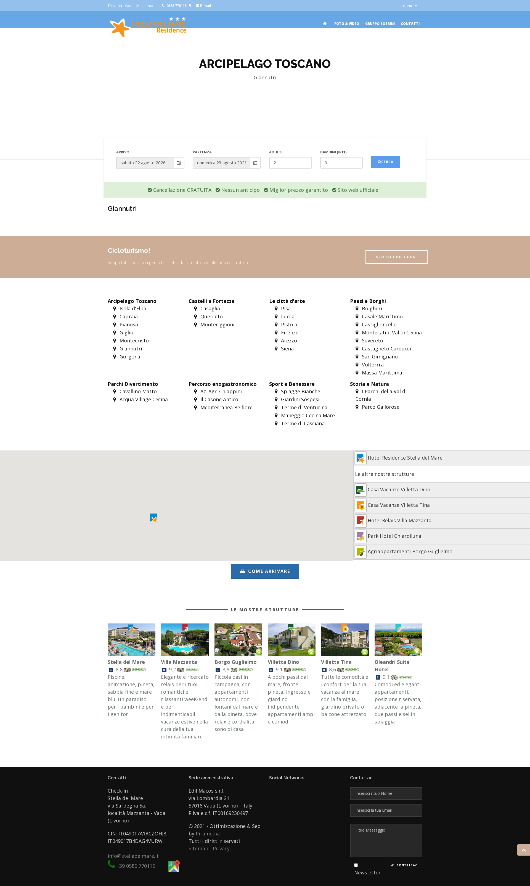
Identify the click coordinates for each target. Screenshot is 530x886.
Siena (287, 348)
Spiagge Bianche (300, 391)
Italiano (406, 5)
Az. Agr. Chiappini (220, 391)
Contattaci (407, 865)
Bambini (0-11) (333, 152)
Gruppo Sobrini (380, 23)
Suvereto (372, 340)
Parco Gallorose (380, 406)
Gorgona (129, 356)
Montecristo (133, 340)
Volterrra (372, 364)
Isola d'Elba (132, 308)
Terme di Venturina (303, 407)
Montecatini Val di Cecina (391, 332)
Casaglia (209, 308)
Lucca (287, 316)
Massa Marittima (381, 372)
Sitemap (198, 848)
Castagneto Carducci (386, 348)
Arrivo (122, 152)
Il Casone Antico (218, 399)
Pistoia (288, 324)
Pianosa (128, 324)
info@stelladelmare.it (133, 856)
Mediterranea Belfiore (226, 407)
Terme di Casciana (302, 423)
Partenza (202, 152)
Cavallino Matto (137, 391)
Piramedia (208, 833)
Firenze (289, 332)
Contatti (410, 23)
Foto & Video (346, 23)
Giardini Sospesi (299, 399)
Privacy (221, 848)
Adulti (276, 152)
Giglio (125, 332)
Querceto (211, 316)
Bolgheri (371, 308)
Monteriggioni (216, 324)
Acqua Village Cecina (143, 399)
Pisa (285, 308)
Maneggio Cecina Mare (307, 415)
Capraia (128, 316)
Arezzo (288, 340)
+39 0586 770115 (135, 866)
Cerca (387, 161)
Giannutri (130, 348)
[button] (154, 518)
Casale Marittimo (382, 316)
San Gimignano (379, 356)
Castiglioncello (379, 324)
